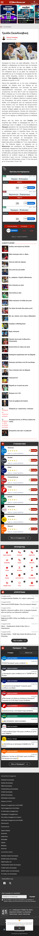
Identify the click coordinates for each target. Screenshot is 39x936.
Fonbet (10, 487)
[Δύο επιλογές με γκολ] (5, 287)
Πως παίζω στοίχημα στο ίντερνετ (11, 817)
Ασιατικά (3, 848)
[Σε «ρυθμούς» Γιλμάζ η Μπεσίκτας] (5, 279)
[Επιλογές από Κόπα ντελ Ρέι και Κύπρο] (5, 364)
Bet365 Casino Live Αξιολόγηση (10, 871)
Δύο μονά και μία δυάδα (17, 270)
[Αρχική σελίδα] (1, 26)
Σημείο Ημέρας (5, 830)
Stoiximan (11, 448)
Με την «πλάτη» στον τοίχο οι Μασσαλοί (22, 316)
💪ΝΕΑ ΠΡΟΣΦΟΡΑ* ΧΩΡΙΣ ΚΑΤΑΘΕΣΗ (14, 721)
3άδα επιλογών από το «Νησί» (19, 254)
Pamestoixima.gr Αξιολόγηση (9, 789)
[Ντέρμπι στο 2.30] (5, 395)
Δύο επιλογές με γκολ (16, 285)
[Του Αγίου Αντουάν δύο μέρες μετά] (5, 310)
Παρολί (3, 842)
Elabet (9, 467)
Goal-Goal (4, 833)
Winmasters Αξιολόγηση (8, 798)
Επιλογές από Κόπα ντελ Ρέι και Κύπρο (22, 362)
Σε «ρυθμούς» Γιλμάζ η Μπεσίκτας (20, 277)
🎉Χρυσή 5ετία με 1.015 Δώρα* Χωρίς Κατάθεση (17, 711)
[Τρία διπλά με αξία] (5, 295)
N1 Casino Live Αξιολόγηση (9, 874)
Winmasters (11, 506)
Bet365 (10, 497)
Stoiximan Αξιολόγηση (7, 780)
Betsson (10, 526)
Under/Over (4, 836)
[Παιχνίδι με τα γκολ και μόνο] (5, 388)
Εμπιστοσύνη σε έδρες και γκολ (19, 347)
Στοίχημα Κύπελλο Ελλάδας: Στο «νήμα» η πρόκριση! (17, 598)
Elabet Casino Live (6, 862)
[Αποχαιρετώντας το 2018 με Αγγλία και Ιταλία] (5, 423)
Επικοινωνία (5, 823)
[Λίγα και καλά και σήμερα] (5, 264)
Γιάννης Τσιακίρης (12, 37)
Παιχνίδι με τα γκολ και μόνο (18, 385)
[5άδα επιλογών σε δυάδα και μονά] (5, 303)
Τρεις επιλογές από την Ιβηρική (19, 370)
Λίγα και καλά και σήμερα (17, 262)
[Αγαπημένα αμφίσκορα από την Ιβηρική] (5, 357)
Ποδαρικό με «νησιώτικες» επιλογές (21, 409)
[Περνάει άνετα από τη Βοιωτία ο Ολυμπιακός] (5, 341)
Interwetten (11, 516)
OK (19, 928)
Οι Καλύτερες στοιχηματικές (9, 811)
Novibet (10, 457)
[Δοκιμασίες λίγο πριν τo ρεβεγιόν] (5, 433)
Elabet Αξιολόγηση (6, 786)
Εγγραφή (32, 896)
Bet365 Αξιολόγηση (6, 795)
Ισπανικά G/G (13, 378)
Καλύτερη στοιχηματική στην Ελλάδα (12, 820)
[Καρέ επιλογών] (5, 334)
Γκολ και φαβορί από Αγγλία (18, 401)
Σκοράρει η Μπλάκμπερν (17, 324)
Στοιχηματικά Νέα (6, 596)
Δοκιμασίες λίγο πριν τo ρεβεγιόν (20, 431)
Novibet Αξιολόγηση (7, 783)
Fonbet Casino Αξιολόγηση (9, 868)
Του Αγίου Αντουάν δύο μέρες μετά (20, 308)
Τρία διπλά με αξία (15, 293)
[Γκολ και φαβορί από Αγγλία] (5, 403)
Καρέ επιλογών (14, 331)
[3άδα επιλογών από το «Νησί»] (5, 256)
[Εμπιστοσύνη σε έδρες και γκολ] (5, 349)
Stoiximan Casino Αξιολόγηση (9, 856)
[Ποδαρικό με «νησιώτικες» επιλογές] (5, 412)
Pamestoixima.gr (13, 477)
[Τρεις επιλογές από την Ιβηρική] (5, 372)
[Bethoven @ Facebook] (4, 883)
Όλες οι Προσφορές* (18, 764)
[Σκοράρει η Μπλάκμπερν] (5, 326)
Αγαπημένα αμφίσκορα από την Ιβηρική (22, 354)
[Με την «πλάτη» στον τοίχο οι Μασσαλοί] (5, 318)
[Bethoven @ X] (10, 883)
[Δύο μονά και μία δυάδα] (5, 272)
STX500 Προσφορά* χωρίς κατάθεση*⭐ (15, 663)
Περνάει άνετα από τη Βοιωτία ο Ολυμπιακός (19, 340)
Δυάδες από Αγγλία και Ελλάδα (19, 246)
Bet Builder (4, 839)
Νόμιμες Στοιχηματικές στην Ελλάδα (12, 805)
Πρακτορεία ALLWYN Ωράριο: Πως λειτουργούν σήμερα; (19, 604)
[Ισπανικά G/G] (5, 380)
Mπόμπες (4, 845)
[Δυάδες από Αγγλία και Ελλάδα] (5, 249)
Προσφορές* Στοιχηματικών (9, 814)
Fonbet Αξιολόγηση (6, 792)
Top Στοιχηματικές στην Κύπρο (10, 808)
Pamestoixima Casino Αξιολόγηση (11, 865)
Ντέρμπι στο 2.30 (15, 393)
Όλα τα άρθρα (18, 640)
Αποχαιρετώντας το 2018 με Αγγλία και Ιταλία (22, 420)
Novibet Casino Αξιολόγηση (9, 859)
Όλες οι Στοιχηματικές (18, 538)
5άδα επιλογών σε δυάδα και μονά (20, 300)
